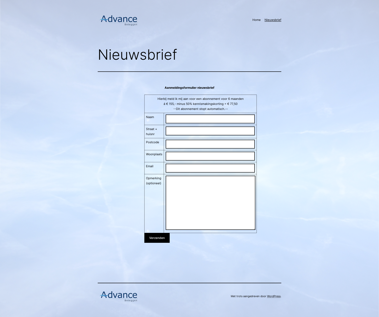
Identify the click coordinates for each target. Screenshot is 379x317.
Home (256, 20)
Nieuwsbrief (273, 20)
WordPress (274, 296)
